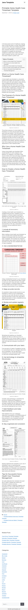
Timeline (4, 595)
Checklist (4, 565)
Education (4, 571)
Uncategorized (5, 597)
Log (3, 581)
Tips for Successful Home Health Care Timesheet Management (12, 70)
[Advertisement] (14, 28)
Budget (3, 558)
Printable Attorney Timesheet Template (11, 544)
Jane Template (8, 2)
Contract (4, 567)
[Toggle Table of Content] (23, 59)
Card (3, 561)
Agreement (4, 554)
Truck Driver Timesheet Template (10, 536)
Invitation (4, 575)
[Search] (22, 604)
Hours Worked (23, 273)
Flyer (3, 573)
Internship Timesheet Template (9, 538)
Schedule (4, 593)
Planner (4, 585)
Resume (4, 591)
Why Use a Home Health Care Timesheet (13, 65)
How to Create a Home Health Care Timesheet (14, 67)
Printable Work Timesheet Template (10, 540)
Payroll (5, 514)
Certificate (4, 564)
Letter (3, 579)
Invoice (3, 577)
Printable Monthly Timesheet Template (11, 542)
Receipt (4, 587)
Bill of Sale (4, 556)
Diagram (4, 569)
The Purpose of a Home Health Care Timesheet (12, 63)
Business (4, 560)
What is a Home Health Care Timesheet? (13, 61)
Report (3, 589)
